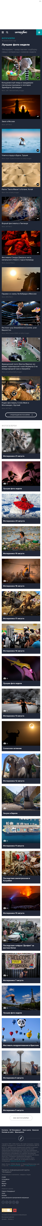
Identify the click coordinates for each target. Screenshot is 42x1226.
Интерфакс (21, 32)
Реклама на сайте (8, 1132)
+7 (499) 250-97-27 (30, 1165)
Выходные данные (8, 1217)
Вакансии (35, 1130)
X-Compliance (5, 1179)
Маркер (4, 1183)
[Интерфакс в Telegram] (6, 1202)
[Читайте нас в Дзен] (3, 1202)
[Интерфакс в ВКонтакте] (10, 1202)
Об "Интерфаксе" (15, 1130)
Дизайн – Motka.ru (8, 1219)
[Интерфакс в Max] (17, 1202)
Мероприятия (19, 1132)
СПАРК (4, 1177)
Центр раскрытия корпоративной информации (15, 1197)
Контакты (5, 1130)
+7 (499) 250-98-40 (14, 1165)
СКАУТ (4, 1181)
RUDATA (4, 1195)
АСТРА (3, 1185)
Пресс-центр (27, 1130)
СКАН (3, 1193)
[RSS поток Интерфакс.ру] (13, 1202)
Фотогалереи (8, 38)
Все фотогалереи (21, 1118)
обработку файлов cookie (17, 1161)
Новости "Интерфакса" (8, 1191)
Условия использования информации (14, 1215)
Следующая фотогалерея (20, 415)
